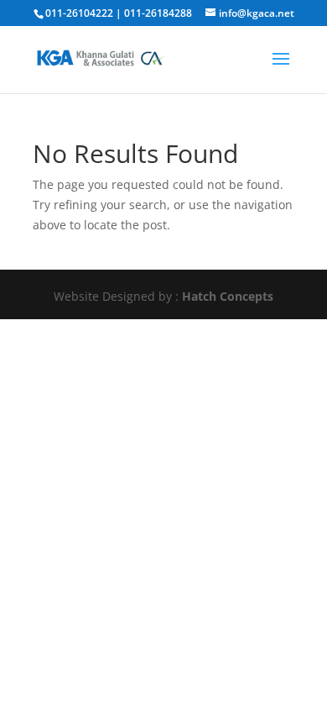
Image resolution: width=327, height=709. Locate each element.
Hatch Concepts (227, 296)
